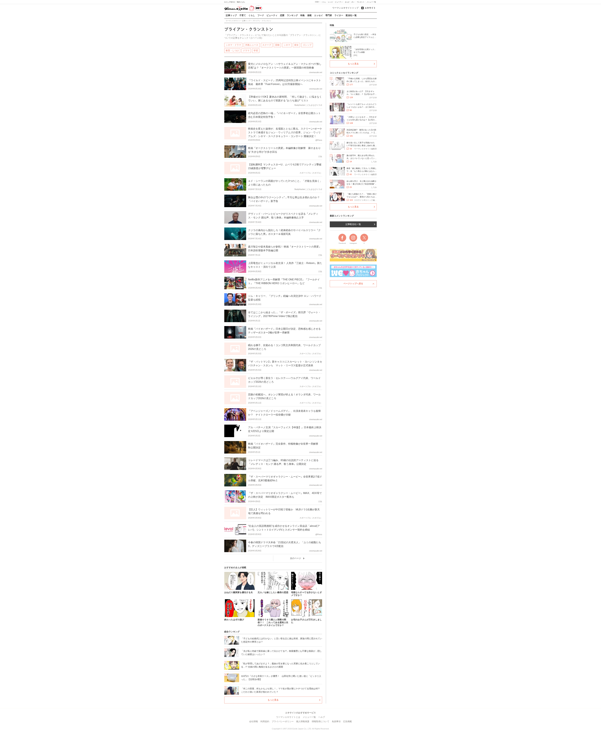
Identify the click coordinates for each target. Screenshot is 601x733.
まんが (347, 2)
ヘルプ (321, 717)
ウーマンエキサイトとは (288, 717)
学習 (256, 50)
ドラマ (246, 50)
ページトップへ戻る (353, 283)
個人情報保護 (302, 721)
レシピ (330, 2)
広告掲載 (347, 721)
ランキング (292, 15)
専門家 (328, 15)
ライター (338, 15)
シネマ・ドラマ (233, 45)
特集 (302, 15)
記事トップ (231, 15)
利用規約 (264, 721)
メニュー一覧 (371, 2)
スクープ (266, 45)
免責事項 (336, 721)
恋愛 (282, 15)
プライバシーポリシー (283, 721)
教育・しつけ (232, 50)
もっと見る (273, 700)
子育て (317, 2)
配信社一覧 (351, 15)
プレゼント (361, 2)
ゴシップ (307, 45)
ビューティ (339, 2)
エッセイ (318, 15)
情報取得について (320, 721)
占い (353, 2)
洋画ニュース (251, 45)
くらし (323, 2)
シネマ (287, 45)
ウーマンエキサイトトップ (345, 8)
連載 (309, 15)
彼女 (296, 45)
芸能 (277, 45)
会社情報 (253, 721)
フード (260, 15)
